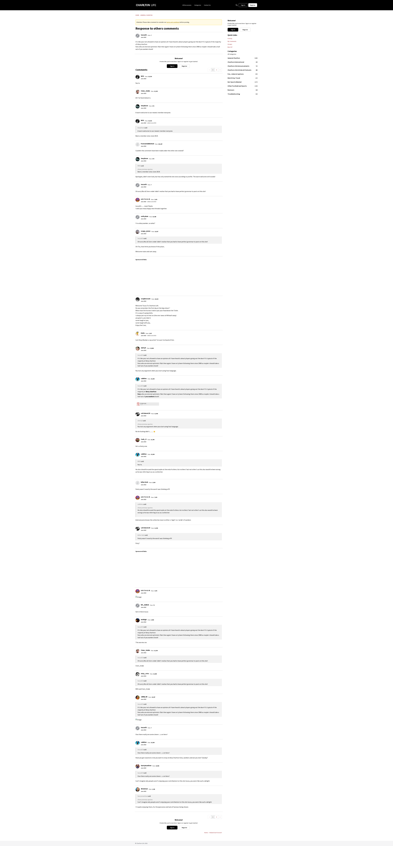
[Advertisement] (190, 277)
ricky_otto (145, 673)
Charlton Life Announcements (242, 66)
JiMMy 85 (144, 697)
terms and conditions (173, 22)
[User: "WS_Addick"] (138, 606)
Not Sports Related (242, 82)
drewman (144, 789)
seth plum (144, 216)
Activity (230, 38)
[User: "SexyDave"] (138, 106)
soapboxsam (145, 299)
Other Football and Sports (242, 86)
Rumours (242, 90)
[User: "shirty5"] (138, 349)
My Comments (232, 41)
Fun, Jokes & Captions (242, 74)
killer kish (144, 482)
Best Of (230, 47)
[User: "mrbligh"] (138, 620)
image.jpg (143, 403)
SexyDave (144, 106)
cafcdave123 (145, 413)
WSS (142, 76)
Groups (230, 44)
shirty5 (143, 348)
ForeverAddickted (147, 144)
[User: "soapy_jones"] (138, 232)
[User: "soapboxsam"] (138, 299)
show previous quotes (145, 169)
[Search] (236, 5)
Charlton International (242, 62)
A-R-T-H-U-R (145, 199)
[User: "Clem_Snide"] (138, 92)
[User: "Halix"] (138, 334)
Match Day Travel (242, 78)
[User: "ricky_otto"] (138, 674)
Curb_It (144, 439)
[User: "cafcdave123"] (138, 414)
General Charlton (242, 58)
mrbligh (144, 619)
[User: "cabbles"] (138, 379)
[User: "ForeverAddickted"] (138, 144)
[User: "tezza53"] (138, 36)
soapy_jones (145, 231)
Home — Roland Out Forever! (213, 833)
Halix (143, 333)
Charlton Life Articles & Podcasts (242, 70)
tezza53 (144, 35)
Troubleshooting (242, 94)
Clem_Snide (145, 91)
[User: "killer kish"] (138, 483)
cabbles (144, 378)
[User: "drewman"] (138, 789)
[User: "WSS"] (138, 77)
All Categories (232, 54)
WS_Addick (145, 605)
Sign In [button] (172, 66)
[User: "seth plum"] (138, 217)
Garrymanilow (146, 765)
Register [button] (184, 66)
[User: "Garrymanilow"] (138, 766)
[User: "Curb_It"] (138, 440)
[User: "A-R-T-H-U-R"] (138, 200)
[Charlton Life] (146, 5)
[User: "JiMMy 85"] (138, 698)
